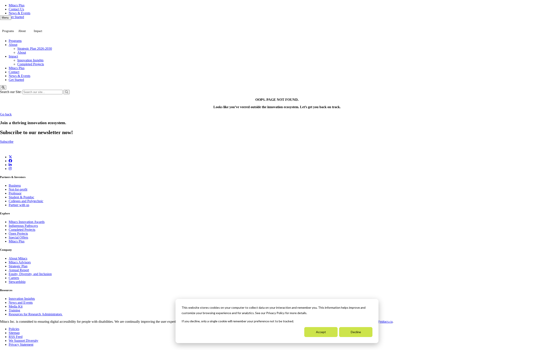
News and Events (21, 302)
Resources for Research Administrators (36, 314)
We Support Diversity (23, 340)
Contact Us (16, 9)
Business (15, 185)
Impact (38, 31)
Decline (356, 332)
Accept (321, 332)
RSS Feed (16, 337)
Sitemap (14, 333)
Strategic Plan (18, 266)
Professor (15, 193)
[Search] (3, 87)
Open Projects (18, 233)
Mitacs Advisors (20, 262)
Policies (14, 329)
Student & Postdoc (21, 197)
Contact (14, 72)
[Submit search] (66, 92)
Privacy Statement (21, 344)
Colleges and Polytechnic (26, 201)
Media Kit (16, 306)
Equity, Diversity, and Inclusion (30, 274)
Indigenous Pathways (23, 226)
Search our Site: (11, 92)
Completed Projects (30, 64)
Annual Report (19, 270)
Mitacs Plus (16, 5)
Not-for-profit (18, 189)
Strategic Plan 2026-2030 (34, 48)
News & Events (19, 13)
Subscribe (6, 141)
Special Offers (18, 237)
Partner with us (19, 205)
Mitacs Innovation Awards (27, 222)
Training (14, 310)
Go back (6, 114)
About (22, 31)
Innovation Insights (30, 60)
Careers (14, 278)
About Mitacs (18, 258)
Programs (8, 31)
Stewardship (17, 282)
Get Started (16, 17)
